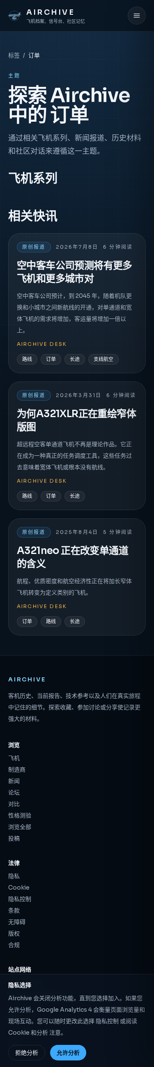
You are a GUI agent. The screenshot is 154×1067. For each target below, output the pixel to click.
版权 (14, 933)
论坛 (14, 792)
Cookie (19, 887)
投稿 (14, 838)
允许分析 (68, 1052)
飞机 (14, 758)
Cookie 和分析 (28, 1032)
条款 (14, 910)
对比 (14, 804)
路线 (27, 359)
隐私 (14, 876)
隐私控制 (19, 899)
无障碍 (16, 922)
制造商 (16, 769)
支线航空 (103, 359)
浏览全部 (19, 827)
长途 (75, 359)
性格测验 (19, 815)
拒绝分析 (26, 1052)
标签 (14, 55)
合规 (14, 945)
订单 (51, 359)
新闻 (14, 781)
